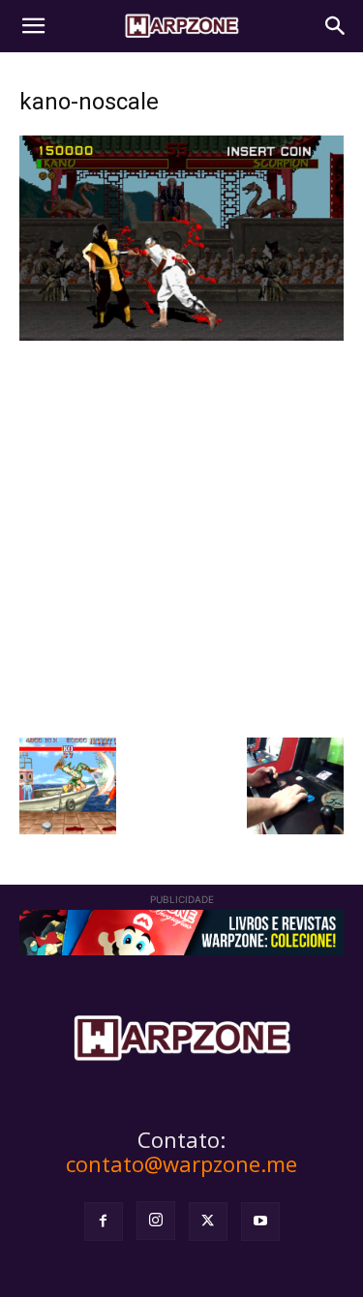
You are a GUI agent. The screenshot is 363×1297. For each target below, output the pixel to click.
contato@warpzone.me (181, 1163)
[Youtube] (260, 1221)
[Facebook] (103, 1221)
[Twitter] (208, 1221)
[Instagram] (155, 1220)
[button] (33, 26)
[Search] (336, 26)
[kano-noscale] (181, 335)
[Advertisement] (181, 536)
